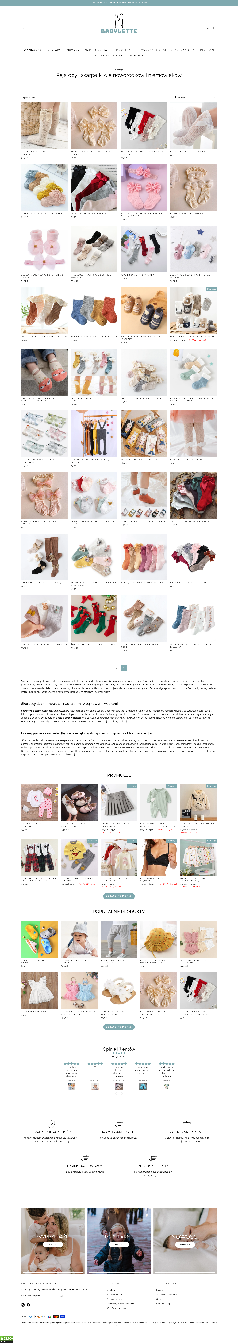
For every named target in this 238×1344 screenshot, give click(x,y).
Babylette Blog (163, 1304)
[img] (119, 1053)
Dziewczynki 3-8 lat (151, 50)
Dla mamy (101, 55)
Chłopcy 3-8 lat (183, 50)
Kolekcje (119, 69)
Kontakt (159, 1290)
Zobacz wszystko (119, 896)
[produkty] (53, 1241)
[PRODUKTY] (185, 1241)
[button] (117, 1094)
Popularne (54, 50)
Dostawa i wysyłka (115, 1299)
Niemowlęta (121, 50)
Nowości (74, 50)
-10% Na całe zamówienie (167, 1294)
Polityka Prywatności (116, 1294)
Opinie (159, 1299)
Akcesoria (136, 55)
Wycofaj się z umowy (116, 1308)
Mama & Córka (96, 50)
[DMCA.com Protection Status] (7, 1342)
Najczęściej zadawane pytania (120, 1304)
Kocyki (118, 55)
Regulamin (111, 1290)
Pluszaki (207, 50)
